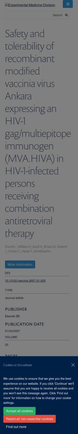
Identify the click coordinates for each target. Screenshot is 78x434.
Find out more (16, 426)
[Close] (73, 365)
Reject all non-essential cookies (29, 418)
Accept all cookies (19, 410)
